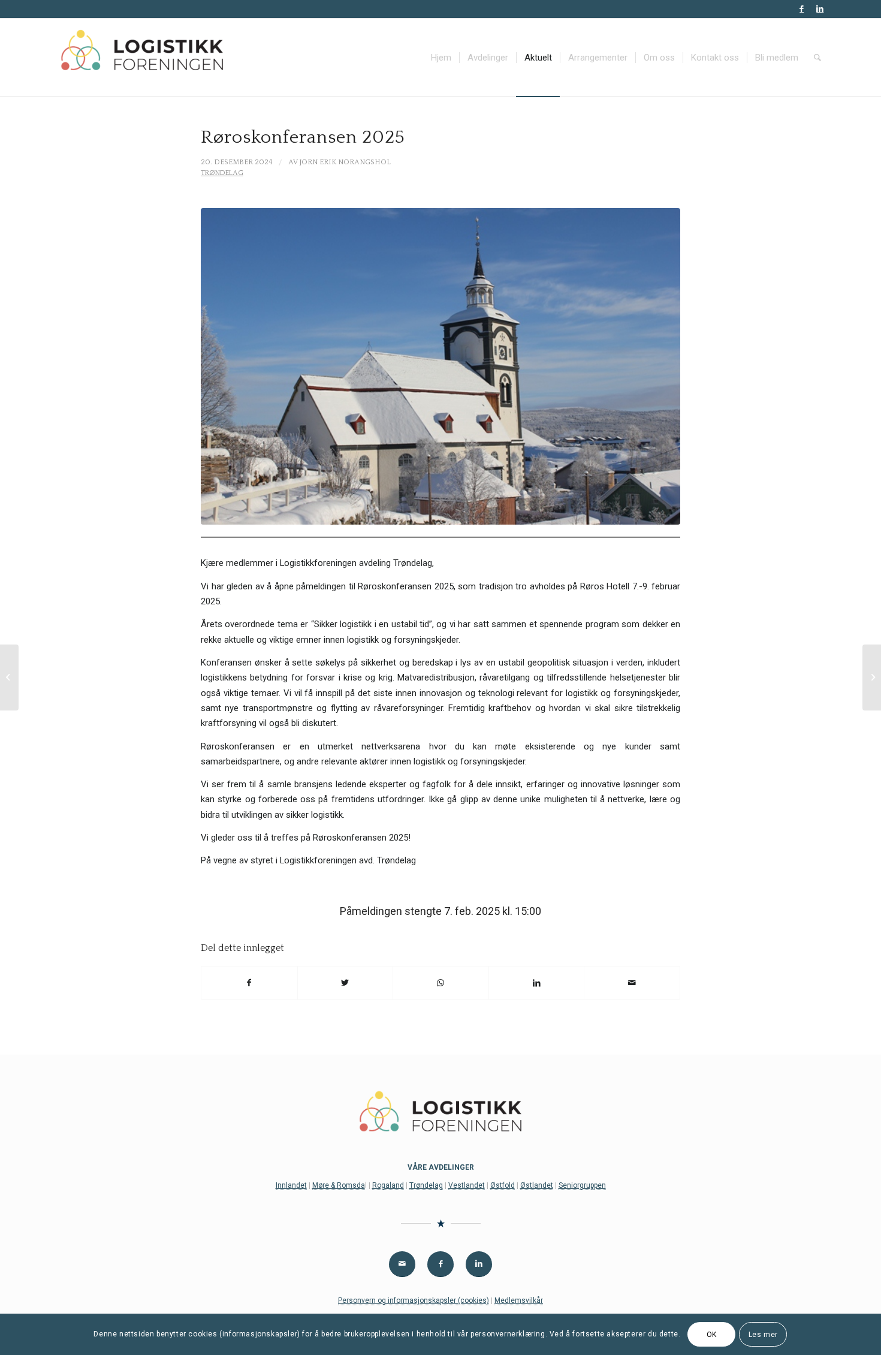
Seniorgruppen (582, 1185)
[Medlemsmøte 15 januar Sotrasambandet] (871, 677)
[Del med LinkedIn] (536, 982)
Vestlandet (466, 1185)
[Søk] (817, 58)
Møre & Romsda (338, 1185)
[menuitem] (441, 58)
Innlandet (291, 1185)
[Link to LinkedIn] (820, 9)
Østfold (502, 1185)
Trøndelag (222, 173)
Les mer (763, 1334)
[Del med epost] (632, 982)
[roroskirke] (440, 366)
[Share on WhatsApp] (440, 982)
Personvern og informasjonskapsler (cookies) (413, 1300)
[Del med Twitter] (345, 982)
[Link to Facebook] (801, 9)
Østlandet (536, 1185)
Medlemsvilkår (518, 1300)
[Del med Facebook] (249, 982)
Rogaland (388, 1185)
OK (712, 1334)
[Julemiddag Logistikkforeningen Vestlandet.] (9, 677)
